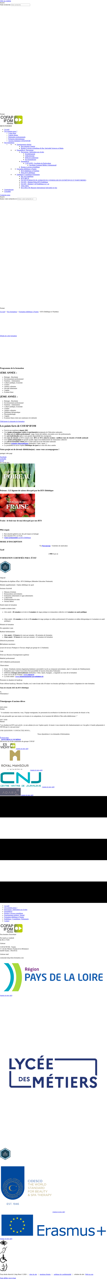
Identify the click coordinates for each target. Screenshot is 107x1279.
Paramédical (25, 161)
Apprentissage (9, 189)
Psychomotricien (30, 159)
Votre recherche (5, 5)
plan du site (33, 1274)
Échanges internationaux (16, 139)
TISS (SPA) (25, 186)
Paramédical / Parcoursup (25, 150)
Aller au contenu (5, 1)
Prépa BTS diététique (28, 173)
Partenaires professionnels (16, 137)
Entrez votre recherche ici (8, 199)
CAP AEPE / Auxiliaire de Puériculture (38, 163)
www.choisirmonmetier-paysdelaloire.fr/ (29, 676)
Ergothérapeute (30, 154)
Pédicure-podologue (31, 158)
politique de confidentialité (62, 1274)
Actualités (7, 191)
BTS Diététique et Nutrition (30, 171)
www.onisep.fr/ (29, 674)
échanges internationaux (19, 443)
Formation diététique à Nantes (26, 169)
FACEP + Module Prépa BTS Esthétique (34, 182)
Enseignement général (24, 144)
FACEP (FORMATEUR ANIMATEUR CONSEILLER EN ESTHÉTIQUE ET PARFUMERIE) (53, 180)
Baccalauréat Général (28, 146)
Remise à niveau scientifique (30, 167)
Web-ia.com (89, 1274)
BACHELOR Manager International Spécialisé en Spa (39, 188)
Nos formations (9, 143)
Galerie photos (13, 135)
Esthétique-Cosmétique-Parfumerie (28, 174)
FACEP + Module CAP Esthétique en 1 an (35, 184)
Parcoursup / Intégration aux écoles (32, 152)
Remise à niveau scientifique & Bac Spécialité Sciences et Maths (42, 148)
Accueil (6, 129)
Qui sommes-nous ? (10, 131)
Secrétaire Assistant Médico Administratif (42, 165)
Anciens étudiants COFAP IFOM (19, 141)
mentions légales (45, 1274)
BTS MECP (25, 178)
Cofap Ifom (12, 133)
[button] (6, 126)
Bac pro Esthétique (27, 176)
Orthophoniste (29, 156)
